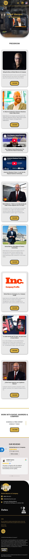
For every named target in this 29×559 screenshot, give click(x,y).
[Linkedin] (22, 3)
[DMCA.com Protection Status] (4, 551)
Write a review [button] (14, 454)
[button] (18, 2)
